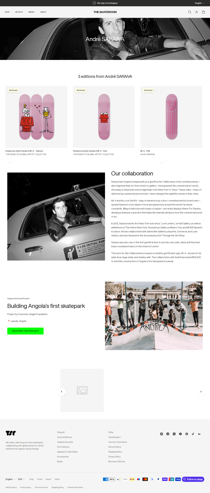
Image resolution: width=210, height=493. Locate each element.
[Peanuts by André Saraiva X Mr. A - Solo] (104, 117)
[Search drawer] (189, 12)
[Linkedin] (199, 434)
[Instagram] (161, 434)
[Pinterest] (187, 434)
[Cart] (203, 12)
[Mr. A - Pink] (171, 117)
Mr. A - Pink (145, 151)
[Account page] (196, 12)
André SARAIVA (147, 154)
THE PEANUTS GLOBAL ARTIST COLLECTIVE (25, 154)
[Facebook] (168, 434)
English (198, 3)
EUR (20, 479)
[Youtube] (180, 434)
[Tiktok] (193, 434)
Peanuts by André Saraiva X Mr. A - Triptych (24, 151)
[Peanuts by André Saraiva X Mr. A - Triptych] (36, 117)
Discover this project (25, 331)
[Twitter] (174, 434)
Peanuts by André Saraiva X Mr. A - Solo (90, 151)
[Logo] (105, 12)
